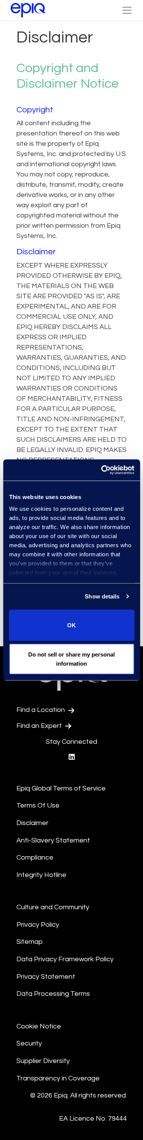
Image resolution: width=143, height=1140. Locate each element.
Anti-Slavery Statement (53, 840)
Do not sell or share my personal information (71, 659)
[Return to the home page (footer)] (28, 10)
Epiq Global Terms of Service (61, 788)
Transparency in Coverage (58, 1078)
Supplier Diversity (43, 1060)
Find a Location (41, 709)
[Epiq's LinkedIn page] (72, 757)
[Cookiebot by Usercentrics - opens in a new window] (101, 470)
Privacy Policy (37, 924)
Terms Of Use (37, 805)
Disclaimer (32, 823)
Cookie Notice (38, 1026)
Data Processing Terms (53, 993)
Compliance (34, 857)
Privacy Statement (45, 976)
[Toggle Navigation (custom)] (127, 10)
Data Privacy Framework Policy (65, 959)
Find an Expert (39, 725)
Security (29, 1043)
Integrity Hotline (41, 875)
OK (71, 625)
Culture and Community (52, 907)
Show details (102, 596)
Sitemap (29, 941)
